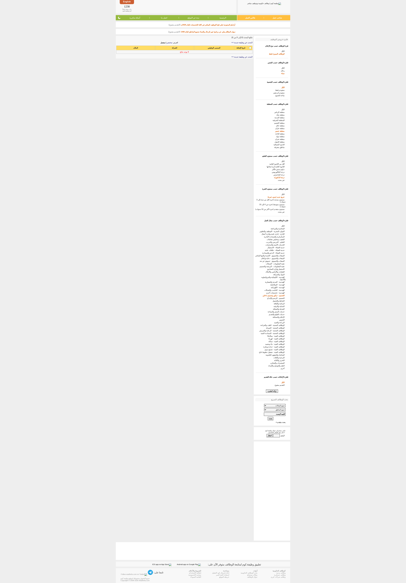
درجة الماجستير (279, 175)
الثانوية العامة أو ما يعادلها (276, 167)
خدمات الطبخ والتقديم (277, 314)
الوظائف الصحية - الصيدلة (275, 328)
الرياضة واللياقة (279, 304)
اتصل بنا (164, 18)
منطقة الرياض (279, 112)
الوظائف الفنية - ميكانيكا (276, 336)
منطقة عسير (280, 131)
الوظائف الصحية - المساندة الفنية (273, 333)
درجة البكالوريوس (278, 172)
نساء (283, 73)
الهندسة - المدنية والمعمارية (275, 282)
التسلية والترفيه (279, 306)
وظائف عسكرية (279, 575)
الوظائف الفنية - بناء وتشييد (275, 344)
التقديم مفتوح (280, 385)
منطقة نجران (280, 139)
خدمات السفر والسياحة (276, 312)
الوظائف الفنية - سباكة (276, 341)
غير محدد (281, 180)
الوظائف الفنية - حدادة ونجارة (274, 347)
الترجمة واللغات (279, 358)
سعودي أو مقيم (279, 93)
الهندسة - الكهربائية (278, 287)
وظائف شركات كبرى (278, 577)
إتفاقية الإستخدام (195, 573)
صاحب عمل (277, 18)
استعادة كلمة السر (222, 575)
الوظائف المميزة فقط (277, 54)
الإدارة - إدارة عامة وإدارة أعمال (273, 234)
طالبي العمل (250, 18)
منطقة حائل (280, 126)
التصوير (282, 320)
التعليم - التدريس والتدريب (275, 242)
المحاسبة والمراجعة (278, 229)
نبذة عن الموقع (193, 18)
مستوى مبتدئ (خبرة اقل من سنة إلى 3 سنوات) (270, 201)
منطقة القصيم (279, 123)
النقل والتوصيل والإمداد (276, 366)
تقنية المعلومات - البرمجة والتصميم (272, 266)
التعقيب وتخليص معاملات (276, 239)
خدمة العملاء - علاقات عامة (275, 250)
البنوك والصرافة (279, 274)
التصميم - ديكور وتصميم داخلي (274, 295)
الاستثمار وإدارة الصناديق (276, 269)
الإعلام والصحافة (279, 317)
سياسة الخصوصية (194, 575)
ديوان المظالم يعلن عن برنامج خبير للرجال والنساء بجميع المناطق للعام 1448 (208, 32)
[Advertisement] (185, 6)
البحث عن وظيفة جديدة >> (241, 42)
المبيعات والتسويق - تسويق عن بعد (272, 261)
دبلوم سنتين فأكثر (278, 169)
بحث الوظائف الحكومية (249, 573)
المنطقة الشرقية (279, 120)
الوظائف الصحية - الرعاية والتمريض (272, 331)
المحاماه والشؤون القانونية (275, 355)
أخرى (283, 368)
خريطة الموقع (224, 577)
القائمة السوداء (195, 577)
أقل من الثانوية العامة (277, 164)
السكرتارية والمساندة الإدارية (274, 237)
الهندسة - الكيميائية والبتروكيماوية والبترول (273, 278)
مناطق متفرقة (279, 147)
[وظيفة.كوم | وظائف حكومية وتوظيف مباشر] (264, 3)
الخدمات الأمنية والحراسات (275, 245)
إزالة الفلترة (272, 391)
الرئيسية (222, 18)
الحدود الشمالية (279, 145)
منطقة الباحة (280, 134)
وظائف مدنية (280, 573)
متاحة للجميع (280, 95)
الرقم (283, 436)
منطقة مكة (280, 115)
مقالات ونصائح (252, 575)
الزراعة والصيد (279, 322)
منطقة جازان (280, 128)
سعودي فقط (280, 90)
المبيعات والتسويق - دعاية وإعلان (273, 258)
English (127, 1)
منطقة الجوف (280, 142)
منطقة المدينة (280, 118)
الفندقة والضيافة (279, 309)
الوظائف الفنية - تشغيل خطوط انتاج (272, 352)
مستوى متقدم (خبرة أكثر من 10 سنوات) (270, 209)
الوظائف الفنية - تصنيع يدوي (275, 349)
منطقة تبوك (280, 136)
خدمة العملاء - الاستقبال (276, 247)
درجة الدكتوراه (279, 177)
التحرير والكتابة (279, 360)
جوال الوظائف (252, 577)
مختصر (169, 42)
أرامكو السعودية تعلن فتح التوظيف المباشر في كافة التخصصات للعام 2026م (208, 25)
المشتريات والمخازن (277, 363)
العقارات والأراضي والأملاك (275, 272)
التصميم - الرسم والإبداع (276, 298)
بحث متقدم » (280, 422)
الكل (283, 51)
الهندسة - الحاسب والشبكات (274, 290)
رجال (283, 71)
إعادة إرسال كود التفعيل (220, 573)
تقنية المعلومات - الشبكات (275, 264)
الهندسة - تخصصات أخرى (275, 293)
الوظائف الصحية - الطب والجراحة (272, 325)
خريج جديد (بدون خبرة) (276, 197)
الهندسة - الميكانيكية (277, 285)
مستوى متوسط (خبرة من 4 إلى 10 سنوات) (272, 205)
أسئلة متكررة (135, 18)
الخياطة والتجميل (279, 301)
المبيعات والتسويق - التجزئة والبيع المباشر (270, 256)
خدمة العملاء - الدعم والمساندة (273, 253)
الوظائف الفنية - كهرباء (276, 339)
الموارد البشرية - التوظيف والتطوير (272, 231)
